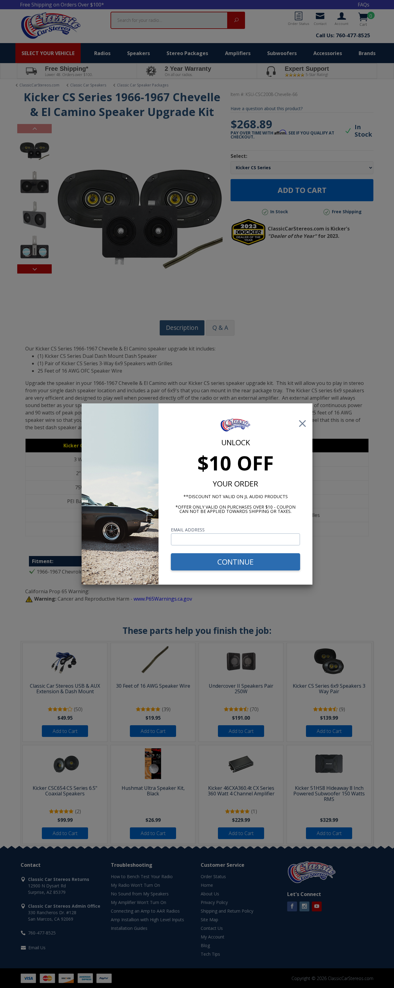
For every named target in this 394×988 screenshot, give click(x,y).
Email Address (188, 530)
